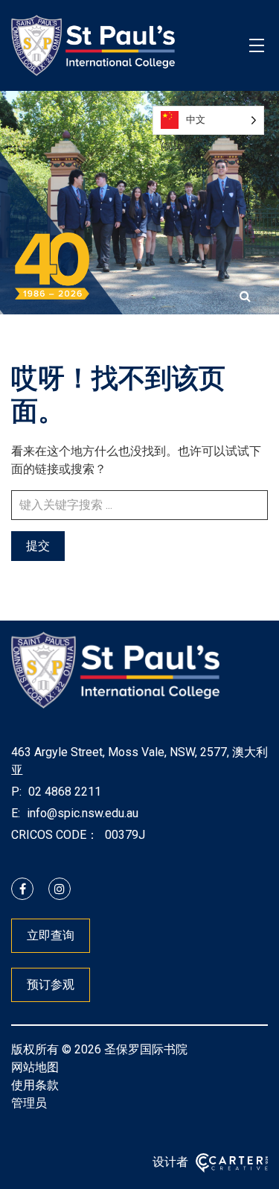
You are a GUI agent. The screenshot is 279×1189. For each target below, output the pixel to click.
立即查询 (50, 935)
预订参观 (50, 984)
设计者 (170, 1162)
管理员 (29, 1103)
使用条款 (35, 1085)
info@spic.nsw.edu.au (81, 813)
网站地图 (35, 1067)
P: (16, 791)
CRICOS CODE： (54, 835)
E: (15, 813)
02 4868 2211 (63, 791)
